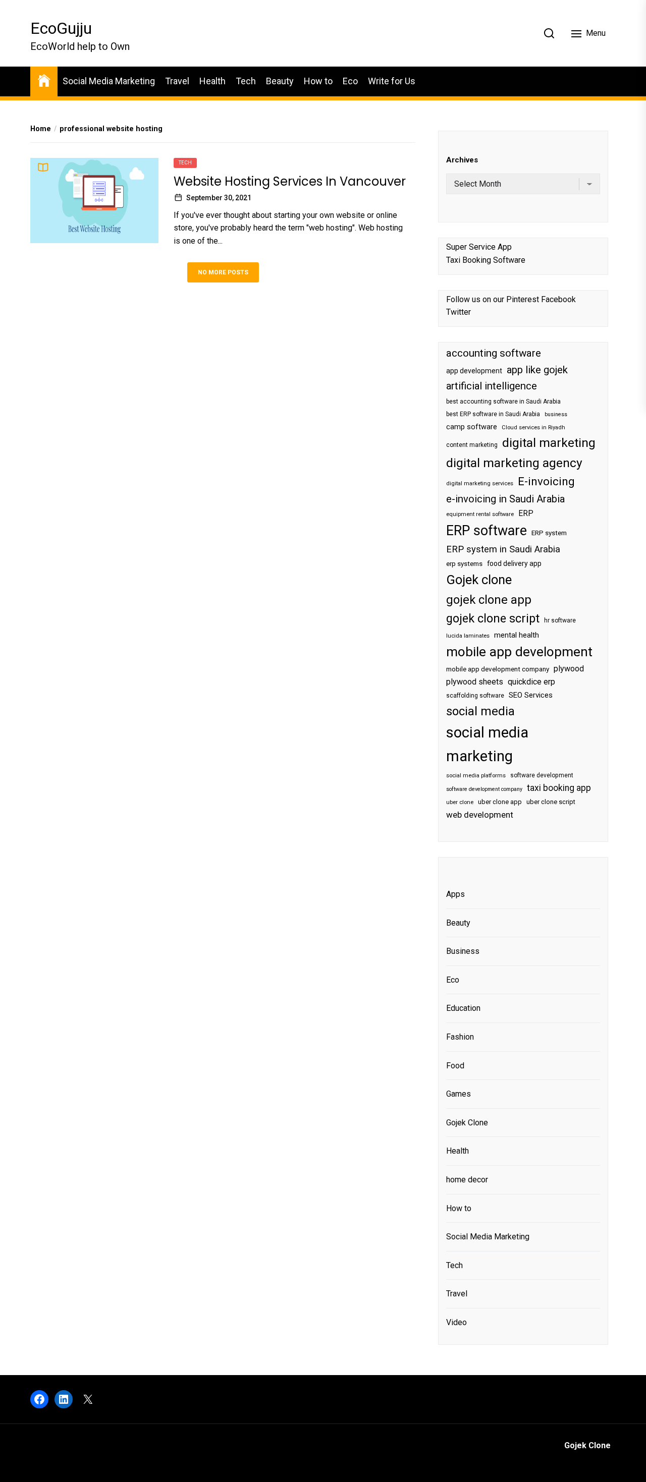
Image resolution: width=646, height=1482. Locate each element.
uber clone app (500, 802)
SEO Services (531, 695)
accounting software (493, 353)
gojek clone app (488, 600)
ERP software (486, 531)
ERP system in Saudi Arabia (503, 549)
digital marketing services (479, 483)
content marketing (472, 444)
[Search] (549, 33)
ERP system (549, 533)
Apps (455, 894)
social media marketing (487, 744)
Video (456, 1322)
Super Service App (479, 247)
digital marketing (549, 442)
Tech (246, 81)
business (556, 414)
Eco (350, 81)
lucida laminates (468, 636)
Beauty (280, 81)
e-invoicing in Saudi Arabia (505, 499)
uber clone (459, 802)
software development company (484, 789)
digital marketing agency (514, 462)
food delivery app (514, 563)
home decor (467, 1179)
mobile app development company (497, 669)
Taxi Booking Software (485, 260)
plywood (569, 668)
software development (541, 775)
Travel (177, 81)
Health (212, 81)
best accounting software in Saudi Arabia (503, 401)
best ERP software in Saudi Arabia (493, 414)
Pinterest (522, 299)
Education (463, 1008)
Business (462, 951)
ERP (525, 513)
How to (318, 81)
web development (479, 815)
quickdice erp (531, 682)
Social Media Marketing (109, 81)
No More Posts (223, 272)
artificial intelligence (491, 386)
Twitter (458, 312)
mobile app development (519, 651)
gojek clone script (493, 618)
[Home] (44, 80)
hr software (560, 620)
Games (458, 1094)
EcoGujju (61, 28)
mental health (516, 635)
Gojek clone (479, 579)
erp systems (464, 563)
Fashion (460, 1037)
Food (455, 1065)
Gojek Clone (467, 1122)
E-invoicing (546, 481)
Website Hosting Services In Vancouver (290, 181)
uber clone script (550, 802)
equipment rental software (480, 514)
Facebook (558, 299)
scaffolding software (475, 695)
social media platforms (476, 775)
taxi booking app (559, 788)
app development (474, 371)
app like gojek (537, 370)
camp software (471, 427)
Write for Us (391, 81)
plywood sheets (474, 682)
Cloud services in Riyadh (533, 427)
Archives (462, 159)
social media (480, 711)
